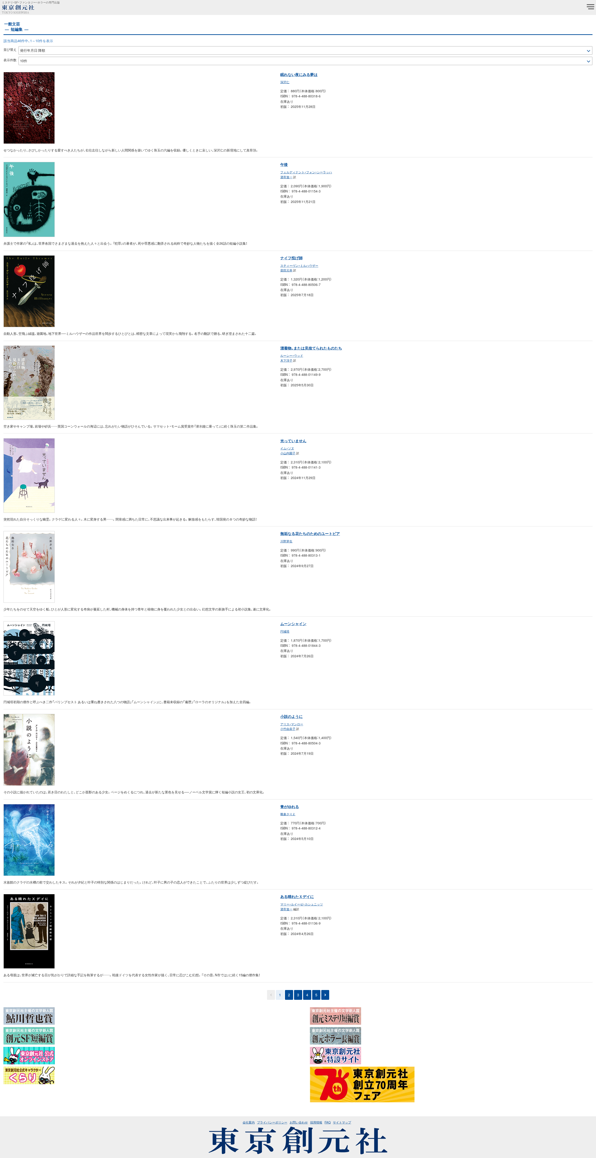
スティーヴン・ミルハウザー (299, 265)
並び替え (10, 49)
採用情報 (316, 1122)
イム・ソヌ (287, 448)
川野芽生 (286, 541)
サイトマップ (342, 1122)
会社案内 (249, 1122)
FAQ (328, 1122)
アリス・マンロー (291, 724)
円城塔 (284, 631)
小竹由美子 (287, 728)
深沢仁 (284, 82)
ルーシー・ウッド (291, 355)
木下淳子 (286, 360)
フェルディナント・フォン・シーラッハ (306, 172)
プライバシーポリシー (272, 1122)
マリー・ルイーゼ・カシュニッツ (301, 904)
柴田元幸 (286, 270)
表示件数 (10, 60)
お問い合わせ (299, 1122)
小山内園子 (287, 453)
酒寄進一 (286, 177)
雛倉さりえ (287, 814)
